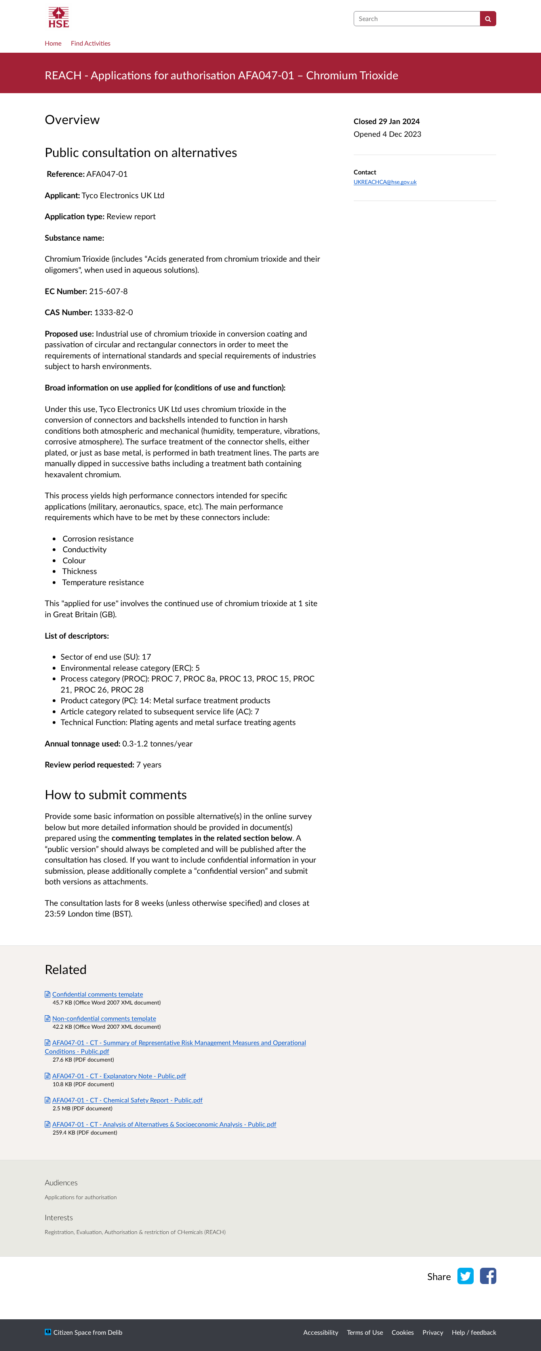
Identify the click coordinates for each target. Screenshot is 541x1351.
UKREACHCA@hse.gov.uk (385, 181)
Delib (115, 1332)
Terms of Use (365, 1332)
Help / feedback (474, 1332)
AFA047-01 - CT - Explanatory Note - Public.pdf (119, 1075)
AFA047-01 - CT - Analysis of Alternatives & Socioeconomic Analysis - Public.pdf (164, 1124)
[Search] (488, 18)
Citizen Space (72, 1332)
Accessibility (320, 1332)
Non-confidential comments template (104, 1018)
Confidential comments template (97, 994)
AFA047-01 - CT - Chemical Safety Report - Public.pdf (127, 1100)
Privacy (433, 1332)
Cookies (403, 1332)
